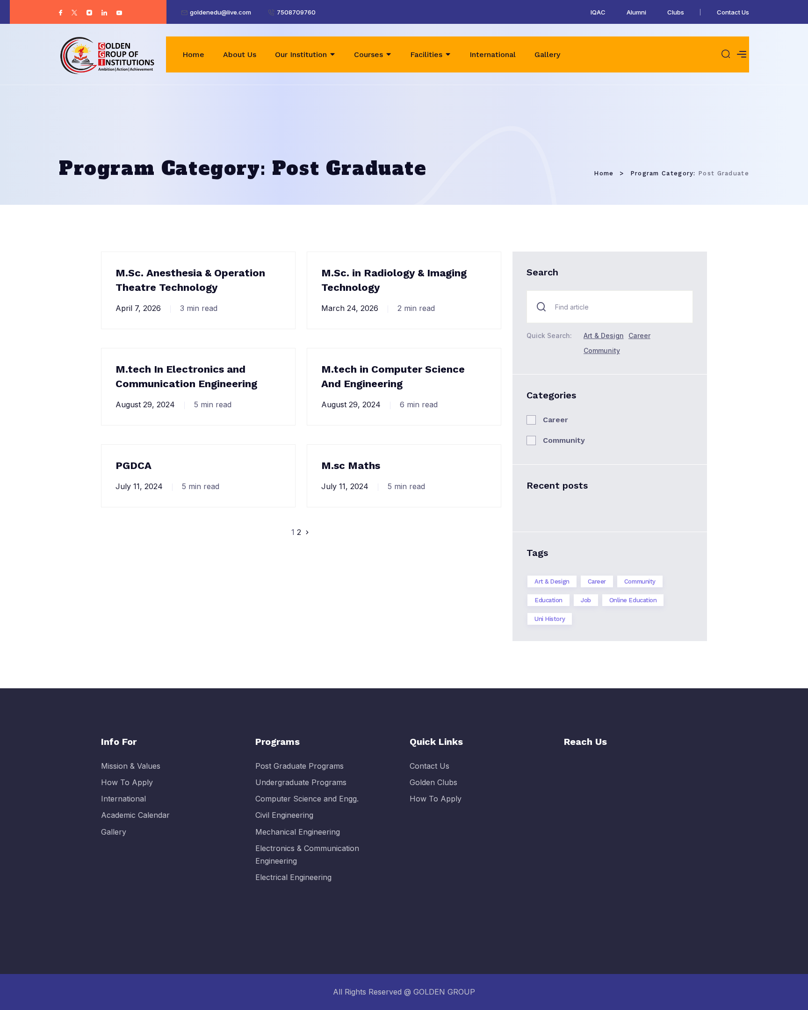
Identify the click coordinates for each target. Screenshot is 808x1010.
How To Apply (127, 782)
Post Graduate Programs (299, 766)
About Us (239, 54)
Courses (368, 54)
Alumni (636, 12)
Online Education (633, 600)
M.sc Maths (350, 465)
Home (193, 54)
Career (639, 335)
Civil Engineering (284, 815)
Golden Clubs (433, 782)
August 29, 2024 (145, 404)
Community (602, 350)
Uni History (549, 618)
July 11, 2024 (139, 486)
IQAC (598, 12)
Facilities (426, 54)
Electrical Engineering (293, 877)
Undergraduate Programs (300, 782)
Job (586, 600)
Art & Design (604, 335)
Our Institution (301, 54)
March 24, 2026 (349, 308)
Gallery (547, 54)
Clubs (675, 12)
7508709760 (296, 12)
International (492, 54)
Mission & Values (130, 766)
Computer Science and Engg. (307, 798)
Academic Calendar (135, 815)
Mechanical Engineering (297, 832)
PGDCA (133, 465)
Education (548, 600)
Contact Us (733, 12)
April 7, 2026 (138, 308)
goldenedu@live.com (220, 12)
